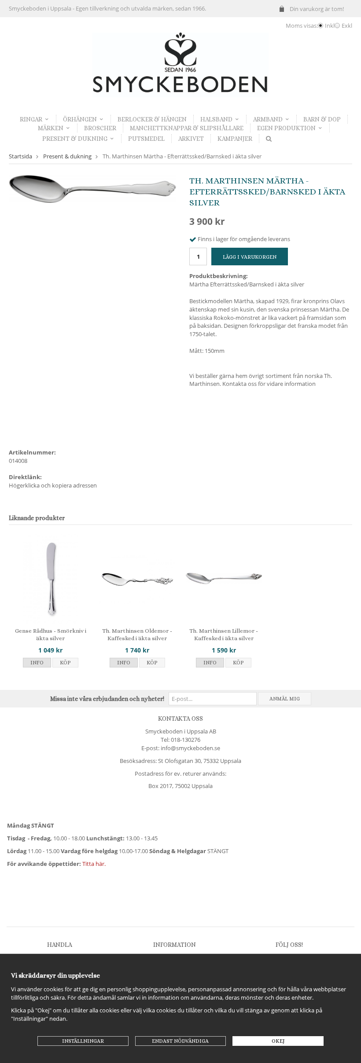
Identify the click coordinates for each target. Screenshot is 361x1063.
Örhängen (80, 119)
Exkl (347, 25)
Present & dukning (74, 138)
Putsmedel (146, 138)
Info (37, 663)
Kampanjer (234, 138)
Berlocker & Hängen (152, 119)
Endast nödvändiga (180, 1041)
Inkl (330, 25)
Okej (278, 1041)
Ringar (31, 119)
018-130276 (185, 740)
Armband (268, 119)
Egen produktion (286, 128)
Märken (50, 128)
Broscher (100, 128)
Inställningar (83, 1041)
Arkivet (191, 138)
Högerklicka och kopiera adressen (53, 485)
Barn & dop (322, 119)
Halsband (216, 119)
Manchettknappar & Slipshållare (186, 128)
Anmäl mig (284, 699)
